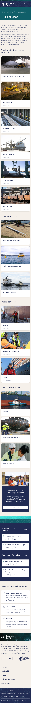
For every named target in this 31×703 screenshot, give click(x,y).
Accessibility (4, 696)
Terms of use (14, 696)
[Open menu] (28, 4)
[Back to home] (2, 12)
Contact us (15, 507)
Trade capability (21, 12)
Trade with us (10, 12)
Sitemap (22, 696)
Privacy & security (22, 694)
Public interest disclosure (17, 691)
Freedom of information (8, 694)
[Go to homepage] (8, 637)
